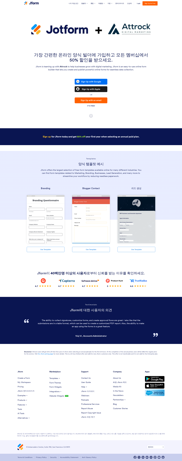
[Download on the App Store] (155, 386)
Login (139, 3)
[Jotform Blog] (151, 457)
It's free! (91, 106)
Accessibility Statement (69, 457)
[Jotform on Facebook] (135, 457)
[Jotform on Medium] (147, 457)
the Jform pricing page (45, 354)
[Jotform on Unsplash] (163, 457)
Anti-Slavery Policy (89, 457)
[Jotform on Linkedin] (143, 457)
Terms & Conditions (25, 457)
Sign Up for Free (150, 3)
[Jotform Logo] (31, 3)
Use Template (45, 249)
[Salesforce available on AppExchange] (155, 392)
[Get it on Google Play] (155, 379)
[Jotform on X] (139, 457)
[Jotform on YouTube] (159, 457)
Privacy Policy (41, 457)
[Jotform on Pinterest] (155, 457)
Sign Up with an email (91, 100)
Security (53, 457)
